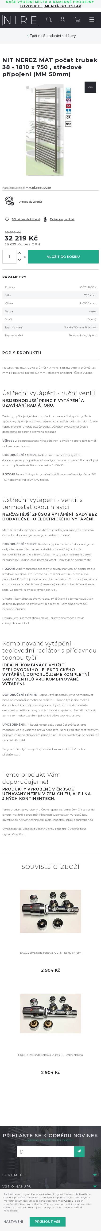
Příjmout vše (47, 1221)
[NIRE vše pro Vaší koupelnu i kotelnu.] (20, 20)
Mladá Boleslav (62, 6)
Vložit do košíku (63, 257)
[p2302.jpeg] (50, 130)
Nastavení (13, 1221)
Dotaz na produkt (62, 219)
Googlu (68, 1200)
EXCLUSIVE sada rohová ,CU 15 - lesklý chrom (50, 952)
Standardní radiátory (59, 36)
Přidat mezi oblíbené (26, 219)
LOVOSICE (31, 6)
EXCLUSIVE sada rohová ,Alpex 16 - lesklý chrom (50, 1055)
